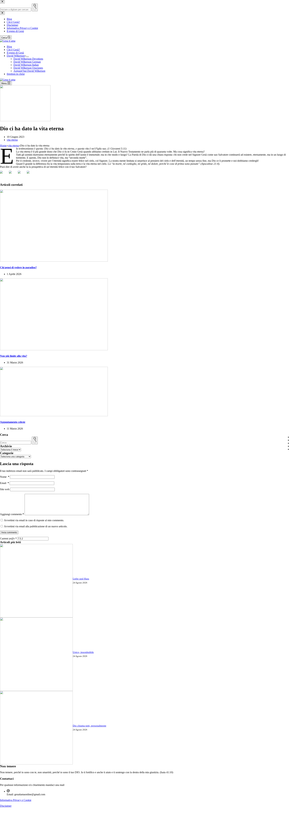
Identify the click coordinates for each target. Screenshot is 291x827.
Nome (4, 476)
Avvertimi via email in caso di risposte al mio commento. (34, 520)
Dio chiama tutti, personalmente (89, 725)
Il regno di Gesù (15, 52)
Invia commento (9, 532)
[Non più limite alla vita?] (54, 349)
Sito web (4, 489)
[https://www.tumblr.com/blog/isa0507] (31, 175)
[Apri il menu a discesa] (27, 56)
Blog (9, 46)
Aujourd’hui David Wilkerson (29, 70)
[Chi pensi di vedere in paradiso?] (54, 260)
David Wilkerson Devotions (28, 58)
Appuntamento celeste (12, 422)
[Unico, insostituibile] (36, 690)
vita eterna (12, 139)
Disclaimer (5, 805)
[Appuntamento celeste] (54, 415)
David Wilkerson (16, 55)
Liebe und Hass (81, 578)
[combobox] (15, 442)
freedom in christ (16, 73)
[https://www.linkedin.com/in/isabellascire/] (22, 175)
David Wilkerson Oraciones (28, 67)
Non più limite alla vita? (13, 356)
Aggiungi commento (12, 514)
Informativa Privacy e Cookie (15, 800)
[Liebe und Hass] (36, 616)
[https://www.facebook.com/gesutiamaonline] (4, 175)
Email (4, 483)
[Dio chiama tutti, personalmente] (36, 763)
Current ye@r (8, 538)
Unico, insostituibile (83, 652)
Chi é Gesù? (13, 49)
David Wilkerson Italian (26, 64)
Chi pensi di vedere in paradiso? (18, 267)
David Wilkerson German (27, 61)
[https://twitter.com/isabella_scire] (13, 175)
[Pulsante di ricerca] (35, 440)
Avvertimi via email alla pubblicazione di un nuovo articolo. (35, 526)
